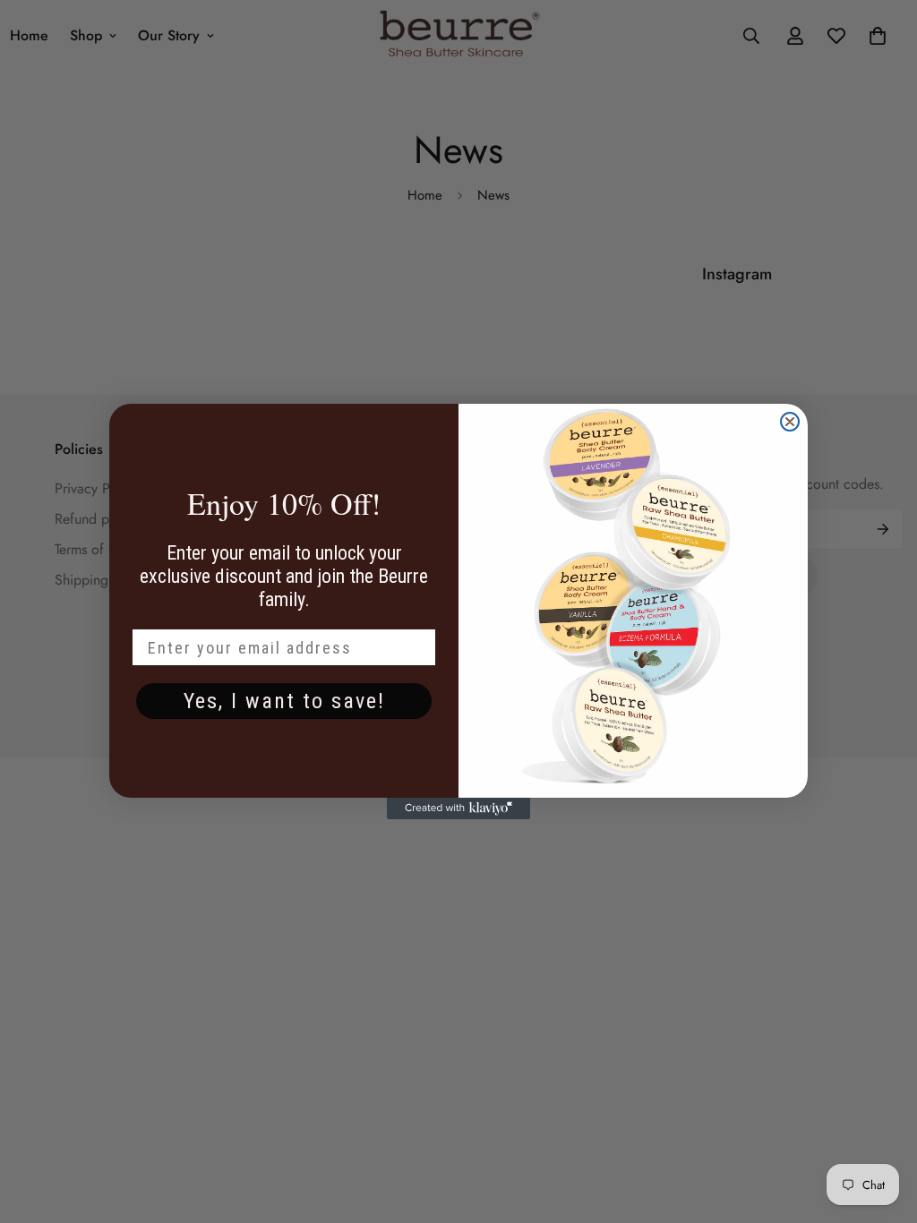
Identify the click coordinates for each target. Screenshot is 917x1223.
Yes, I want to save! (284, 701)
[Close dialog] (790, 422)
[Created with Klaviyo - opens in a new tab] (458, 808)
